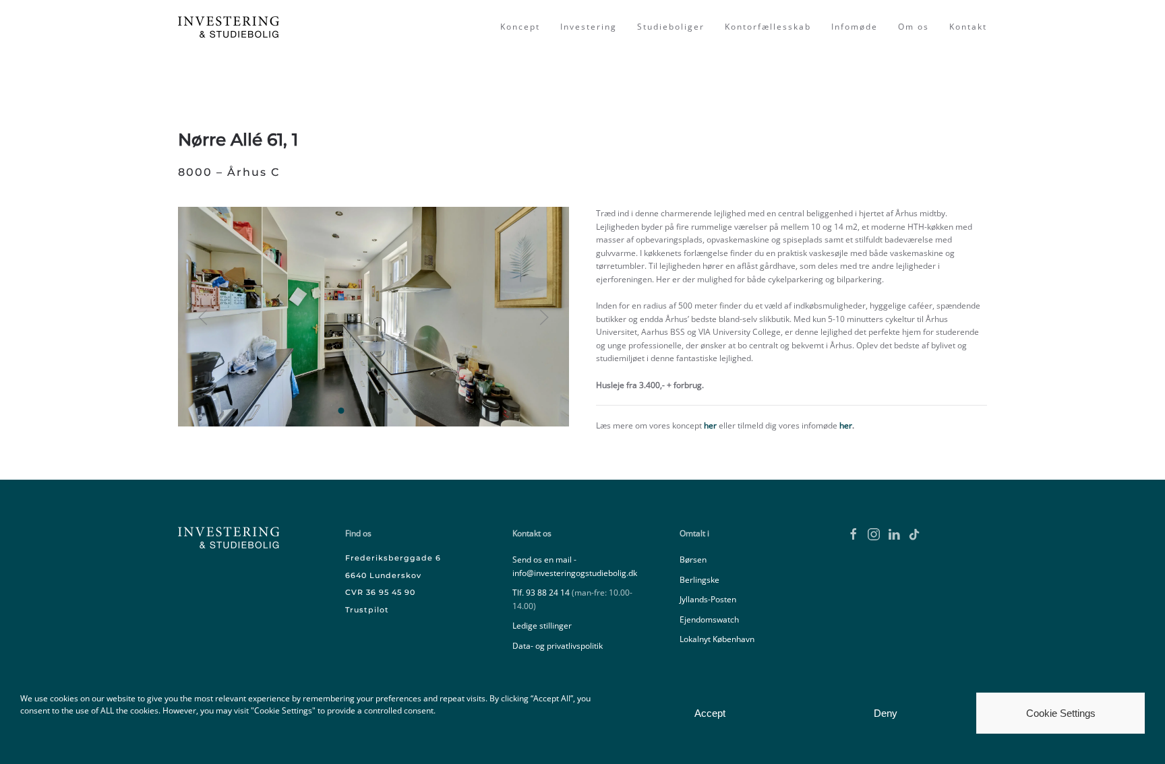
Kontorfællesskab (768, 26)
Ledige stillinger (542, 625)
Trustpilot (367, 609)
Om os (913, 26)
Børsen (693, 559)
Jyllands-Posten (708, 599)
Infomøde (854, 26)
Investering (588, 26)
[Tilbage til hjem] (230, 27)
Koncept (520, 26)
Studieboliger (671, 26)
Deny (885, 713)
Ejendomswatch (709, 619)
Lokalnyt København (717, 639)
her (710, 425)
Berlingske (699, 579)
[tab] (341, 411)
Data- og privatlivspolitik (557, 645)
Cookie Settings (1061, 713)
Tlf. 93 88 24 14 (541, 592)
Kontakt (968, 26)
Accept (709, 713)
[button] (202, 317)
